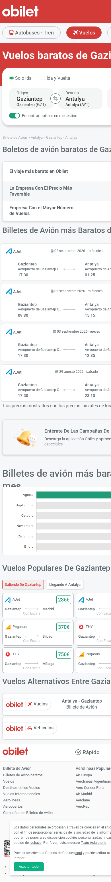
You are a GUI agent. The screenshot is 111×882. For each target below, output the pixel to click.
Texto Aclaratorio (93, 843)
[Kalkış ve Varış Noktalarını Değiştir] (55, 98)
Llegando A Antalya (65, 584)
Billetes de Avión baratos (23, 775)
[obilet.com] (34, 16)
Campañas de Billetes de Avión (28, 813)
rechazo (36, 843)
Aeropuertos (13, 806)
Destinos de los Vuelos (21, 787)
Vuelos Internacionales (21, 794)
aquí (78, 853)
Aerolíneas (11, 800)
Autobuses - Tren (34, 33)
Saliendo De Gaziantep (23, 584)
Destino (72, 93)
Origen (22, 93)
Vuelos (86, 33)
